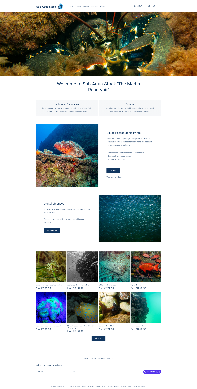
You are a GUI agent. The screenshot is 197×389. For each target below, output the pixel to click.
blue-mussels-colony (138, 326)
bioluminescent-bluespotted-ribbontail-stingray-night (81, 327)
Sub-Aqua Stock (61, 386)
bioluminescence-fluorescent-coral (48, 326)
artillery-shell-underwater (108, 285)
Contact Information (139, 386)
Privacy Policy (100, 386)
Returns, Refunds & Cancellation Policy (81, 386)
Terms (86, 358)
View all (98, 338)
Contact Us (52, 230)
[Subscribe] (74, 371)
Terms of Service (113, 386)
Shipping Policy (126, 386)
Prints (113, 171)
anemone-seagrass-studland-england (49, 285)
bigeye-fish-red (136, 285)
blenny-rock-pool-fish (106, 326)
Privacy (93, 358)
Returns (110, 358)
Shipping (101, 358)
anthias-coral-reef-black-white (78, 285)
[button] (149, 6)
